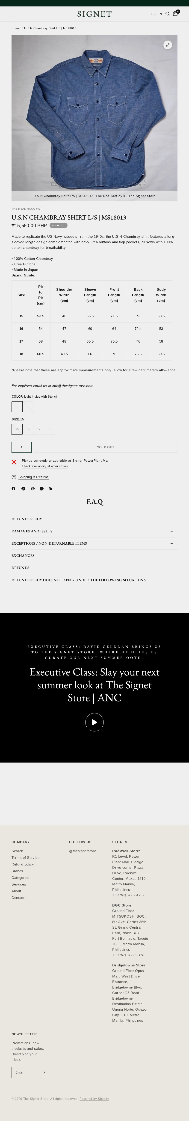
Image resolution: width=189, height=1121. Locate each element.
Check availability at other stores (45, 466)
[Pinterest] (34, 488)
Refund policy (23, 864)
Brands (17, 871)
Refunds (20, 567)
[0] (174, 13)
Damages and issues (32, 531)
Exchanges (23, 555)
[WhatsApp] (42, 488)
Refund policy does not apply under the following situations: (79, 580)
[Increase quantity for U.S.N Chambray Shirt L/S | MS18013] (27, 447)
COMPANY (21, 842)
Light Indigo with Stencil (17, 406)
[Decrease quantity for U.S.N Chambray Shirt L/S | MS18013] (15, 447)
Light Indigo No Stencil (27, 406)
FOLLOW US (80, 842)
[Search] (167, 13)
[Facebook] (14, 488)
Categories (21, 878)
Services (19, 884)
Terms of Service (26, 858)
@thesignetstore (82, 851)
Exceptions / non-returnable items (49, 543)
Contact (18, 898)
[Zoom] (167, 45)
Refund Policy (27, 518)
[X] (24, 488)
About (16, 891)
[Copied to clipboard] (51, 488)
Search (17, 851)
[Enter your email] (43, 1072)
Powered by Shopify (94, 1098)
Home (16, 28)
